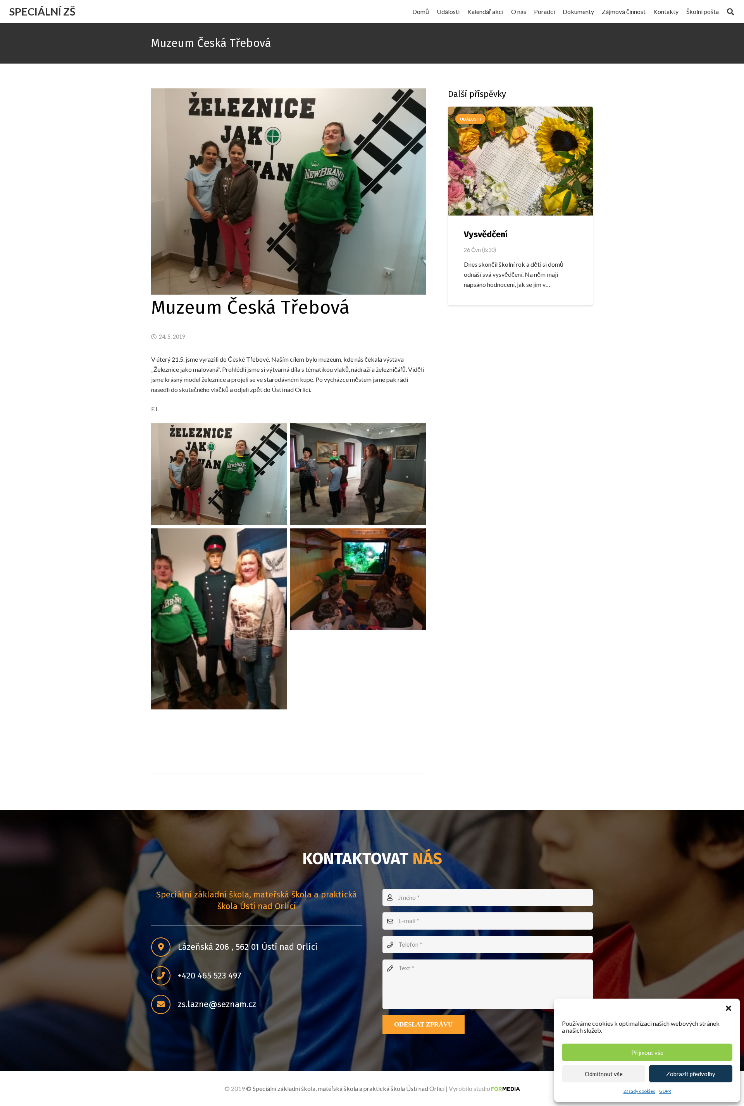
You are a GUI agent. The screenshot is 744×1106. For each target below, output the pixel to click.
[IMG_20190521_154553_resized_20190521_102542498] (219, 474)
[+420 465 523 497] (164, 976)
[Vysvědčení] (520, 161)
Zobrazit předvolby (690, 1073)
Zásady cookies (639, 1091)
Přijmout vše (647, 1052)
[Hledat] (730, 12)
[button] (728, 1008)
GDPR (665, 1091)
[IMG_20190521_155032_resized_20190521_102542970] (357, 474)
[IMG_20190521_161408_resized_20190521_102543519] (219, 619)
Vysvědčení (486, 234)
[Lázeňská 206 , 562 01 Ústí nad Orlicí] (164, 947)
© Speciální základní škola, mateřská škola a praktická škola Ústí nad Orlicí (345, 1088)
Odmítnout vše (604, 1073)
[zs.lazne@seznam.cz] (164, 1005)
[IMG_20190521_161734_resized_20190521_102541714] (357, 579)
